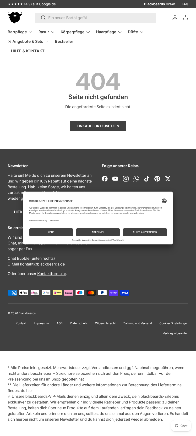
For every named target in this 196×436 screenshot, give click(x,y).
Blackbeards (27, 313)
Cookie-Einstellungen (173, 323)
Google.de (47, 4)
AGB (60, 323)
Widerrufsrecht (105, 323)
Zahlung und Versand (137, 323)
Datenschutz (78, 323)
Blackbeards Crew (159, 4)
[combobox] (96, 18)
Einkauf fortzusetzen (98, 126)
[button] (185, 17)
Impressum (41, 323)
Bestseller (64, 41)
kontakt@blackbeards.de (42, 264)
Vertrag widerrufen (175, 333)
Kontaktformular (51, 273)
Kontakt (21, 323)
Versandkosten (105, 367)
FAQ (185, 4)
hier (29, 390)
